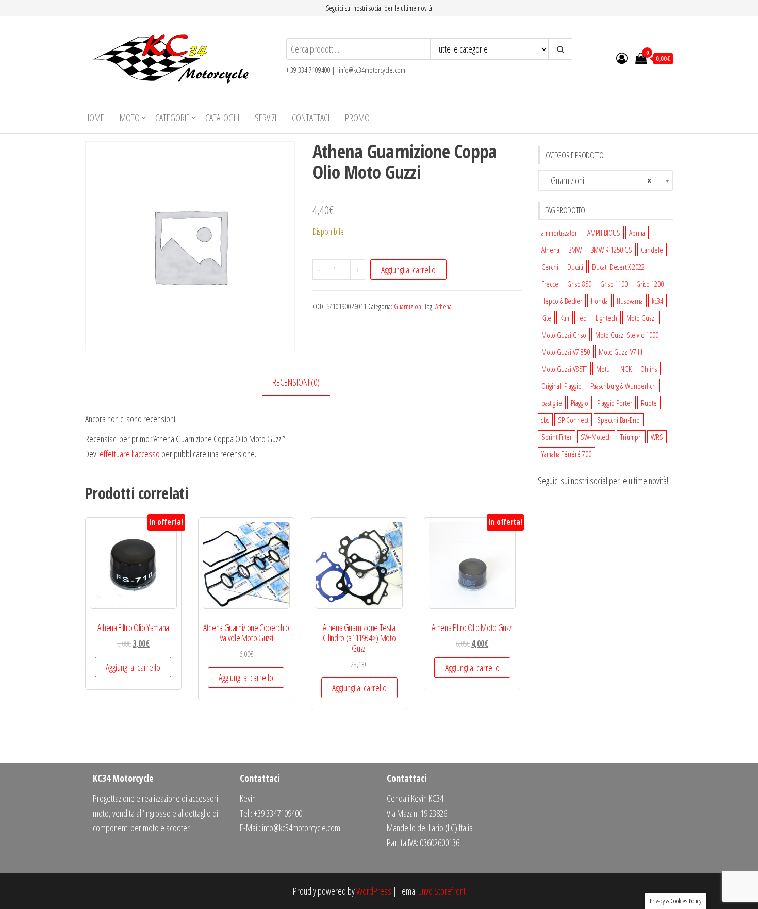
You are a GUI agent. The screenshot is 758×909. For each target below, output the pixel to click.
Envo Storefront (442, 891)
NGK (626, 368)
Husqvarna (630, 300)
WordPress (373, 891)
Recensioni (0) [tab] (296, 382)
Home (94, 117)
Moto (130, 117)
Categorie (172, 117)
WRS (657, 437)
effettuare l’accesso (130, 454)
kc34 (657, 300)
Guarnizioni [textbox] (597, 180)
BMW (575, 249)
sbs (545, 420)
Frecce (549, 283)
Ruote (649, 403)
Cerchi (549, 266)
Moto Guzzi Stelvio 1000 (626, 334)
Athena (443, 306)
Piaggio (579, 403)
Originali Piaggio (561, 386)
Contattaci (310, 117)
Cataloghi (222, 117)
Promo (357, 117)
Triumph (631, 437)
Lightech (606, 317)
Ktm (564, 317)
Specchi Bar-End (618, 420)
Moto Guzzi (641, 317)
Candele (652, 249)
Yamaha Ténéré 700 (566, 454)
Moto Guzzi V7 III (620, 351)
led (582, 317)
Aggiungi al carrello (408, 269)
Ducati (575, 266)
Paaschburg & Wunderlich (623, 386)
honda (599, 300)
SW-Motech (596, 437)
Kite (546, 317)
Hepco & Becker (561, 300)
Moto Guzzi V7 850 (565, 351)
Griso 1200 (650, 283)
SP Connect (573, 420)
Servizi (265, 117)
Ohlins (648, 368)
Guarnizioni (408, 306)
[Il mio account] (622, 57)
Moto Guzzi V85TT (564, 368)
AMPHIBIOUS (603, 232)
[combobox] (605, 180)
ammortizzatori (560, 232)
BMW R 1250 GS (611, 249)
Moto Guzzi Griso (563, 334)
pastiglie (551, 403)
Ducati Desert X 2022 (618, 266)
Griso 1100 (614, 283)
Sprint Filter (556, 437)
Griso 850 (579, 283)
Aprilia (637, 232)
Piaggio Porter (614, 403)
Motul (604, 368)
